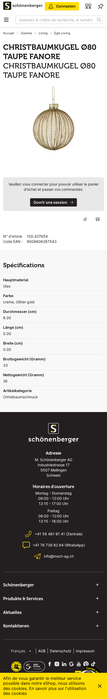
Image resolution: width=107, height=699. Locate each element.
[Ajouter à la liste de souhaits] (85, 219)
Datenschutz (60, 651)
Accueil (8, 33)
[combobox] (56, 20)
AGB (41, 651)
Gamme (26, 33)
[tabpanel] (53, 124)
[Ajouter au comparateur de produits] (97, 219)
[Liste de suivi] (101, 6)
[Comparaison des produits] (88, 6)
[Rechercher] (99, 20)
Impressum (85, 651)
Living (43, 33)
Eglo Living (62, 33)
